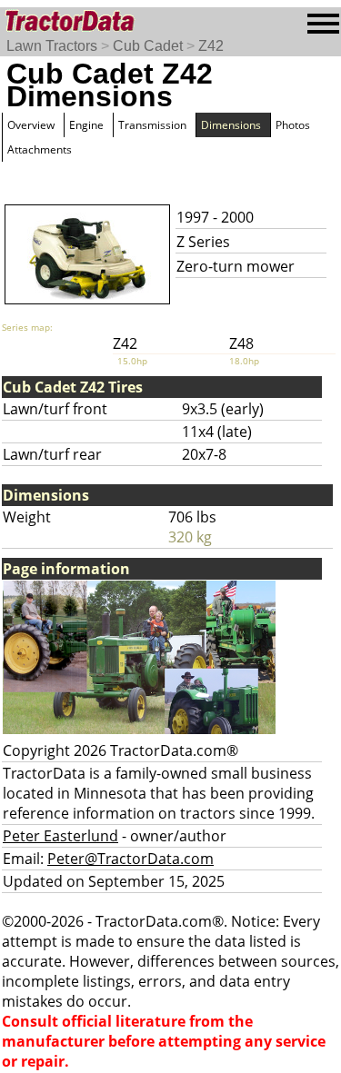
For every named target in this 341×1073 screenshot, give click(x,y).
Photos (293, 125)
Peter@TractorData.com (130, 859)
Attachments (39, 149)
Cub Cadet (148, 46)
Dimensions (231, 125)
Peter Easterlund (60, 836)
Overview (31, 125)
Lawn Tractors (51, 46)
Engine (86, 125)
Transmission (152, 125)
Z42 (211, 46)
